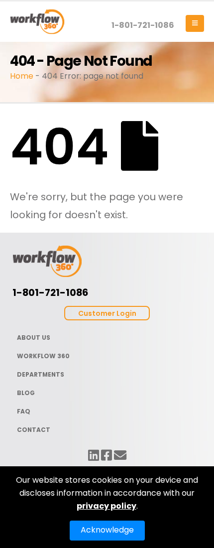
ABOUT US (33, 337)
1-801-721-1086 (142, 25)
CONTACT (33, 429)
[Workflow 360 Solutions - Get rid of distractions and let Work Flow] (37, 21)
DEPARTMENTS (40, 374)
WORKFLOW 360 (43, 356)
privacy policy (106, 506)
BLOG (26, 393)
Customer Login (107, 313)
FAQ (23, 411)
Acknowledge (107, 530)
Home (21, 76)
